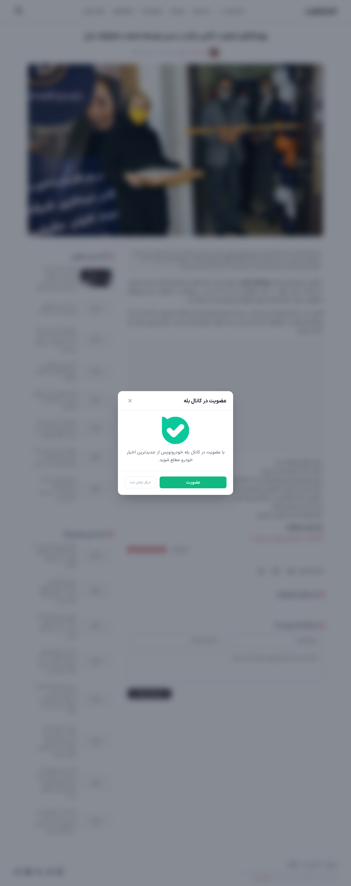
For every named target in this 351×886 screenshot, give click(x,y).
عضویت (193, 482)
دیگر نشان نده (140, 482)
